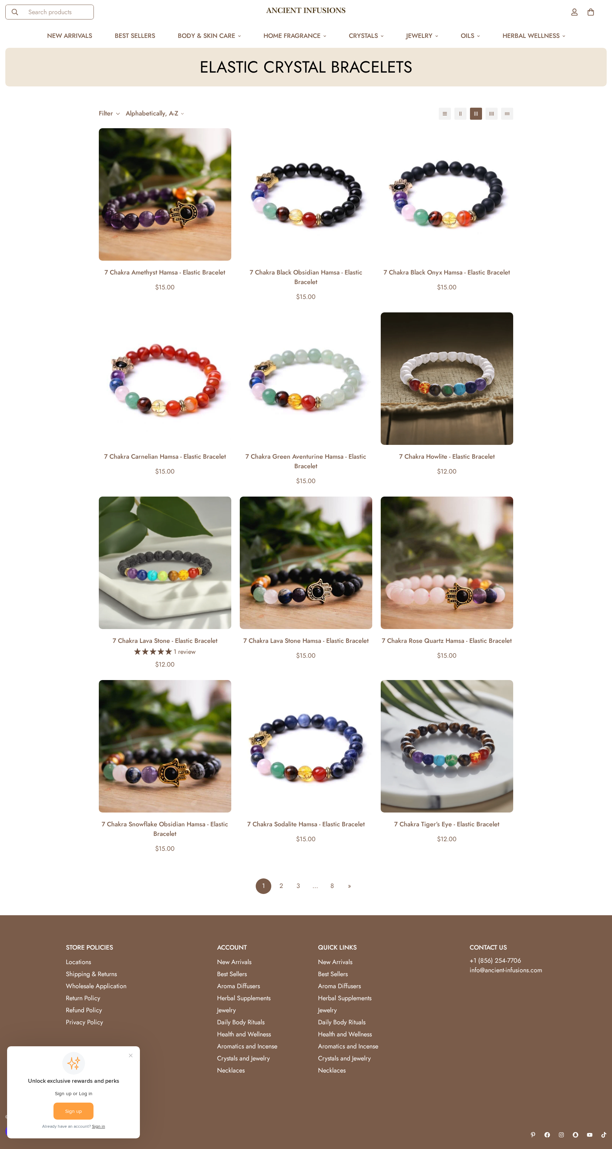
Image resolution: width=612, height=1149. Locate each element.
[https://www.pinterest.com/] (533, 1135)
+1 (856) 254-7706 (495, 960)
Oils (467, 35)
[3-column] (476, 114)
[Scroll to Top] (598, 1110)
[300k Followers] (547, 1135)
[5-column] (507, 114)
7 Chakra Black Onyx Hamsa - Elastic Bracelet (447, 272)
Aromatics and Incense (247, 1046)
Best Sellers (135, 35)
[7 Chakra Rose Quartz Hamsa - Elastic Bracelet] (447, 563)
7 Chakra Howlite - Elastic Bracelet (447, 456)
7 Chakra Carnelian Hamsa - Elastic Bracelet (165, 456)
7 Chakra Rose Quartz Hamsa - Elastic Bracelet (447, 640)
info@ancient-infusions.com (506, 970)
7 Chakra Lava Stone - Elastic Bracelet (165, 640)
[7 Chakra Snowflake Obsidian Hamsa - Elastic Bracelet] (165, 746)
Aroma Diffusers (238, 986)
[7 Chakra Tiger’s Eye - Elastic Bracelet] (447, 746)
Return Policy (83, 998)
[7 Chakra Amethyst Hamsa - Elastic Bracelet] (165, 194)
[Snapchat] (575, 1135)
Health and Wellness (244, 1034)
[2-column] (460, 114)
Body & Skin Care (206, 35)
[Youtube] (590, 1135)
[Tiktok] (604, 1135)
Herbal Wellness (531, 35)
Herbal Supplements (244, 998)
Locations (78, 962)
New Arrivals (69, 35)
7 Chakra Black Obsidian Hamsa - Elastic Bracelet (306, 277)
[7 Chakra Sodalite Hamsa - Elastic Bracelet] (306, 746)
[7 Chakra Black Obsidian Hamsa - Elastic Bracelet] (306, 194)
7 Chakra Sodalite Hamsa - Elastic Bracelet (306, 824)
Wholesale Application (96, 986)
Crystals (363, 35)
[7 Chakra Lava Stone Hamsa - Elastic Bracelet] (306, 563)
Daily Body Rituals (241, 1022)
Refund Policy (84, 1010)
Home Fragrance (292, 35)
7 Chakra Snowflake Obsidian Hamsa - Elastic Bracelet (165, 829)
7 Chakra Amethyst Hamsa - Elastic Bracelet (164, 272)
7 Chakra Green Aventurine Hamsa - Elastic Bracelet (305, 461)
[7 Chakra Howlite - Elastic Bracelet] (447, 378)
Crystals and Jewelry (243, 1058)
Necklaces (231, 1070)
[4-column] (492, 114)
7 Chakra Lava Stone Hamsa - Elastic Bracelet (306, 640)
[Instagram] (561, 1135)
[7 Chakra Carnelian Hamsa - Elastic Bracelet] (165, 378)
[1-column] (445, 114)
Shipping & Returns (91, 974)
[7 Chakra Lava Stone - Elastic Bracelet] (165, 563)
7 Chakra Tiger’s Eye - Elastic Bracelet (446, 824)
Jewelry (419, 35)
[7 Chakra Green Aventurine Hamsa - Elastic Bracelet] (306, 378)
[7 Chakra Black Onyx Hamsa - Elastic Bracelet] (447, 194)
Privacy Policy (84, 1022)
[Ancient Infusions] (306, 12)
